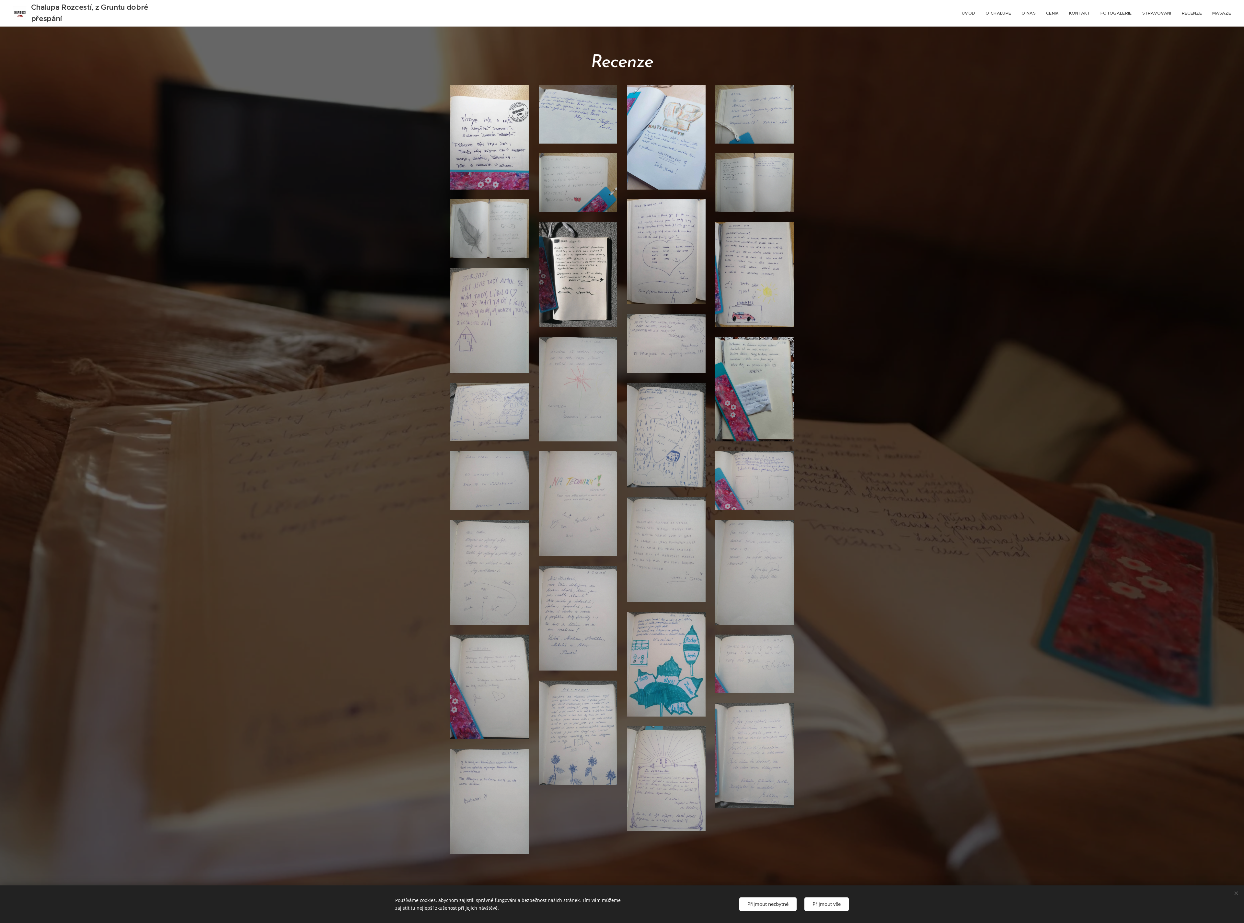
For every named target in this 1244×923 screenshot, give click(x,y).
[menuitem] (970, 13)
